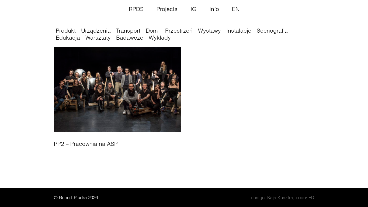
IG (193, 8)
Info (214, 8)
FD (311, 197)
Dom (152, 30)
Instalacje (238, 30)
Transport (128, 30)
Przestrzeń (179, 30)
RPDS (136, 8)
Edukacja (68, 37)
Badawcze (129, 37)
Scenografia (272, 30)
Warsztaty (98, 37)
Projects (167, 8)
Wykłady (160, 37)
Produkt (66, 30)
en (235, 8)
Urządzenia (96, 30)
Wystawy (209, 30)
